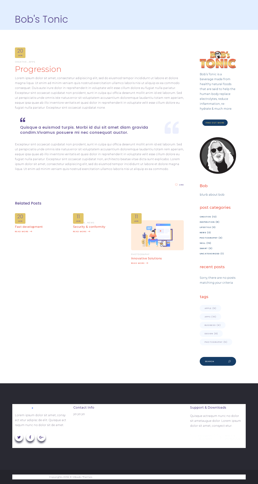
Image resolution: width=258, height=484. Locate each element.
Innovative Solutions (146, 258)
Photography (140, 254)
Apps (32, 62)
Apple (210, 308)
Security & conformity (89, 226)
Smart (204, 248)
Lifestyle (205, 227)
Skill (203, 243)
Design (211, 333)
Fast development (29, 226)
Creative (21, 62)
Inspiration (207, 222)
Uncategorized (210, 253)
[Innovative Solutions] (157, 249)
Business (213, 325)
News (90, 222)
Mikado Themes (82, 477)
